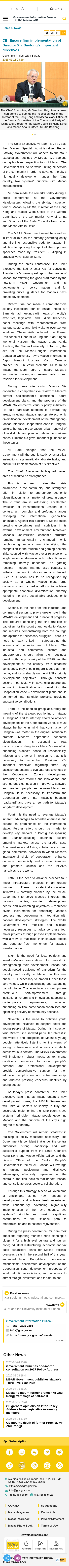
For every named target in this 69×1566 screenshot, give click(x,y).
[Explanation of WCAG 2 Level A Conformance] (61, 1559)
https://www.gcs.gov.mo (23, 1486)
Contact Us (48, 1512)
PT (58, 32)
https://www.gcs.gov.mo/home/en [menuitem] (32, 1335)
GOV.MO (13, 1505)
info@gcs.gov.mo (19, 1490)
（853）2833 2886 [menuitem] (21, 1326)
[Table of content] (5, 18)
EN (64, 32)
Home (6, 28)
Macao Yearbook (18, 1519)
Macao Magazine (18, 1512)
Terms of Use (49, 1525)
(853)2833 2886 (18, 1494)
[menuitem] (35, 1321)
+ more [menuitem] (59, 1340)
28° (58, 9)
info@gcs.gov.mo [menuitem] (21, 1330)
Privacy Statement (52, 1519)
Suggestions (49, 1505)
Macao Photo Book (20, 1525)
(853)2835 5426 (43, 1494)
